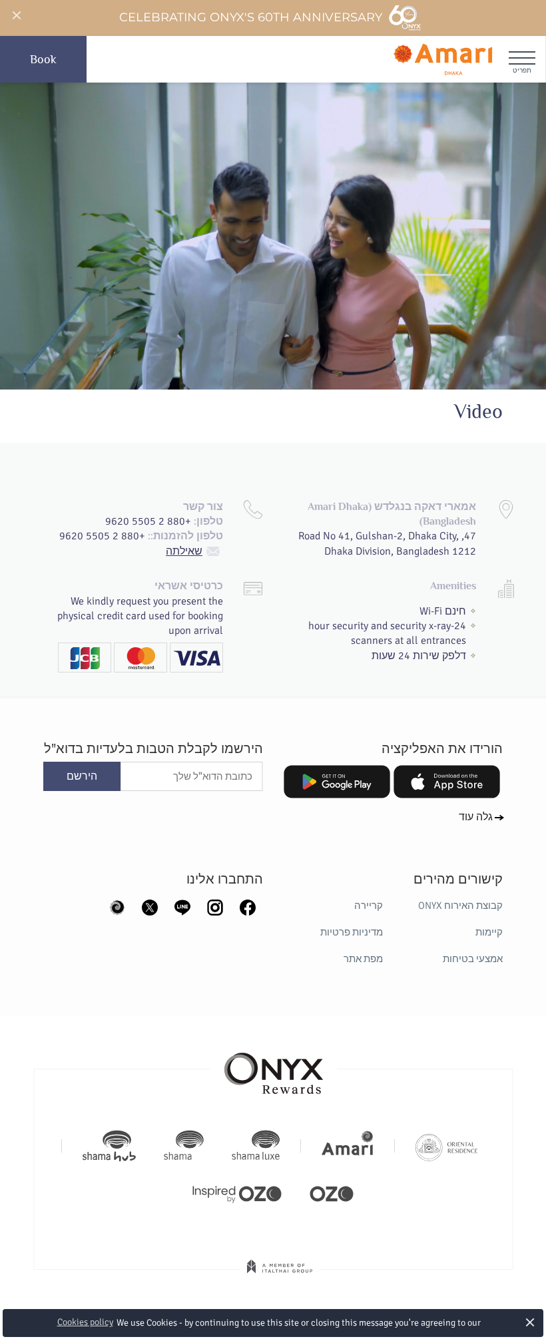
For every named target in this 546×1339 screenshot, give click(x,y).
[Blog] (117, 906)
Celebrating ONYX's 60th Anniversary (251, 17)
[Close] (16, 16)
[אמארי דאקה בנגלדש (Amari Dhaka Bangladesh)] (443, 59)
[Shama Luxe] (255, 1146)
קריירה (368, 906)
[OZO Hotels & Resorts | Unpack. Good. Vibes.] (331, 1192)
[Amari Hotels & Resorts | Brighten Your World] (347, 1146)
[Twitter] (150, 906)
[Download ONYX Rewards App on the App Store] (447, 782)
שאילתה (184, 551)
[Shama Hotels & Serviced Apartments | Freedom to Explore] (183, 1146)
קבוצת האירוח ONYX (460, 906)
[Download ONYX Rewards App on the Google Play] (337, 782)
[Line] (182, 906)
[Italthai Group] (279, 1275)
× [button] (530, 1322)
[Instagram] (215, 906)
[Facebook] (247, 906)
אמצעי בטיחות (473, 959)
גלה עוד (476, 817)
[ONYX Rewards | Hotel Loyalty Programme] (274, 1067)
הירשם (82, 776)
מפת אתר (363, 959)
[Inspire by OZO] (237, 1192)
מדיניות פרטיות (351, 932)
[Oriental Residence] (446, 1146)
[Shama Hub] (109, 1146)
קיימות (489, 932)
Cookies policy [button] (85, 1322)
